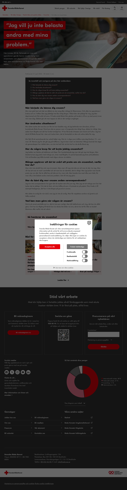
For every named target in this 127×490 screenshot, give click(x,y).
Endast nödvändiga (77, 247)
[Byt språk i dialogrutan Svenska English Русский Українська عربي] (88, 222)
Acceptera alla (50, 247)
